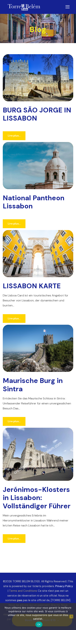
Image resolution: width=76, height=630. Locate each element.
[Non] (71, 616)
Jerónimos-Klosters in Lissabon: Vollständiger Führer (36, 497)
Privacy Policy (64, 586)
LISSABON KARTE (32, 285)
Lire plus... (14, 135)
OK (39, 624)
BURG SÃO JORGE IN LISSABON (37, 114)
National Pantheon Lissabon (33, 201)
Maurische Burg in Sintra (33, 384)
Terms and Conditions (23, 591)
